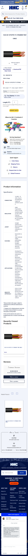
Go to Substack (14, 483)
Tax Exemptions (22, 500)
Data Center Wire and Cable (22, 492)
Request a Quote (14, 492)
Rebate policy (13, 510)
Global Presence (15, 173)
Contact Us (3, 501)
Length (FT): (6, 102)
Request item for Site (15, 170)
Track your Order (14, 500)
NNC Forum (6, 21)
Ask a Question (7, 69)
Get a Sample (22, 509)
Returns (15, 167)
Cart (26, 7)
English (23, 21)
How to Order (13, 503)
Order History (22, 506)
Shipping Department (13, 496)
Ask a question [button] (14, 381)
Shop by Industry (3, 497)
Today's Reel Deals (15, 21)
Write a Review (8, 67)
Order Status (15, 161)
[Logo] (14, 7)
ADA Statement (4, 509)
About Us (3, 491)
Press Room (4, 494)
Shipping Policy (15, 164)
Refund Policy (22, 503)
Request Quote (14, 110)
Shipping (5, 90)
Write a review (14, 377)
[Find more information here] (14, 534)
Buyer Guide (8, 71)
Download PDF (17, 69)
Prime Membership (13, 506)
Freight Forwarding (21, 496)
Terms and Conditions (3, 505)
